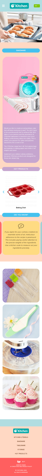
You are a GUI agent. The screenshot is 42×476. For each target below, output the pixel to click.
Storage (21, 449)
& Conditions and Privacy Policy (21, 466)
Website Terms (21, 465)
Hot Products (21, 453)
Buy (23, 461)
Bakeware (21, 441)
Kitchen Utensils (21, 437)
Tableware (21, 445)
